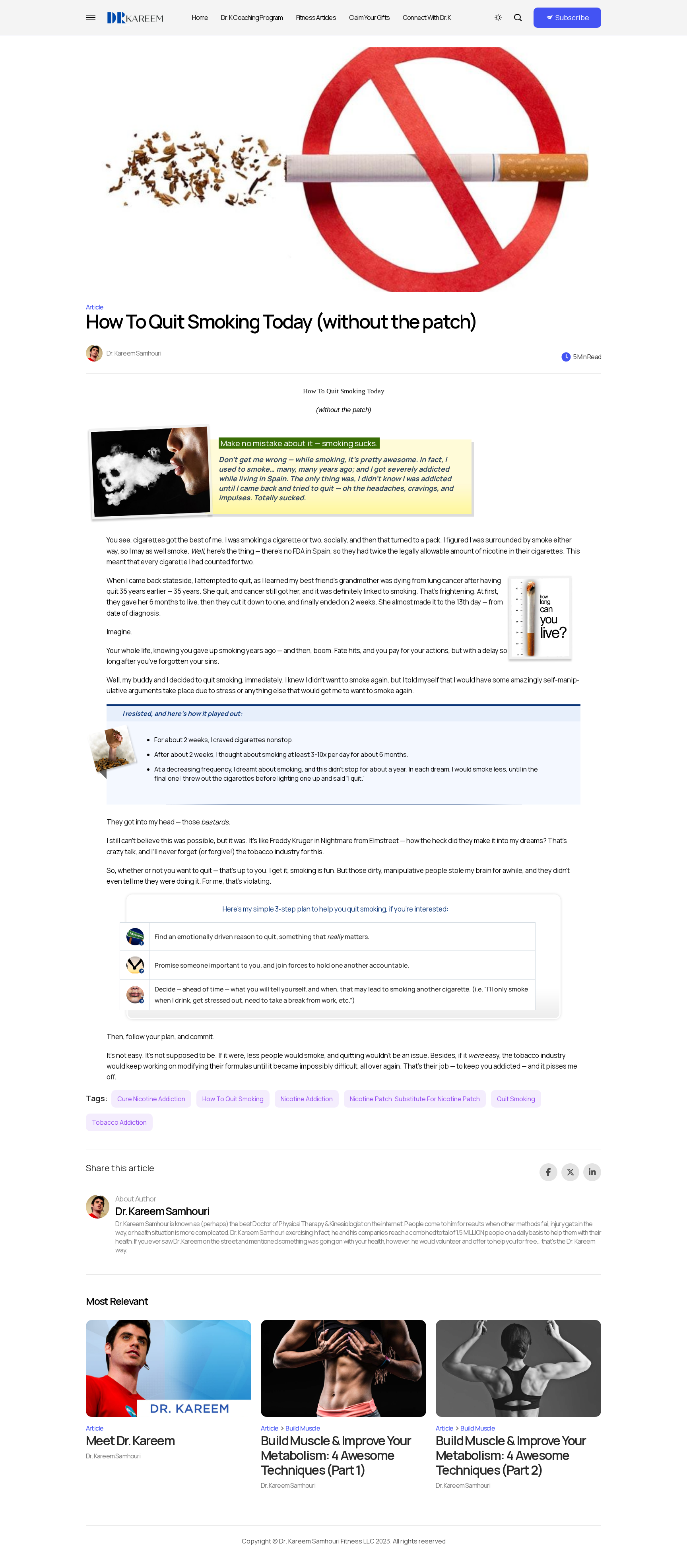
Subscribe (572, 17)
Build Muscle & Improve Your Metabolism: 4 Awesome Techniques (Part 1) (336, 1455)
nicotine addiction (307, 1098)
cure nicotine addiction (151, 1098)
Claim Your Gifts (369, 17)
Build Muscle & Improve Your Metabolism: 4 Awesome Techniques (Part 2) (511, 1455)
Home (200, 17)
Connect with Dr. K (427, 17)
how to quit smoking (233, 1098)
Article (94, 307)
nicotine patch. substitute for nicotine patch (415, 1098)
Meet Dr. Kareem (130, 1440)
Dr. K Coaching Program (252, 17)
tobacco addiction (119, 1122)
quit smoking (516, 1098)
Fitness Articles (316, 17)
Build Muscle (302, 1428)
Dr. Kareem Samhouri (134, 353)
